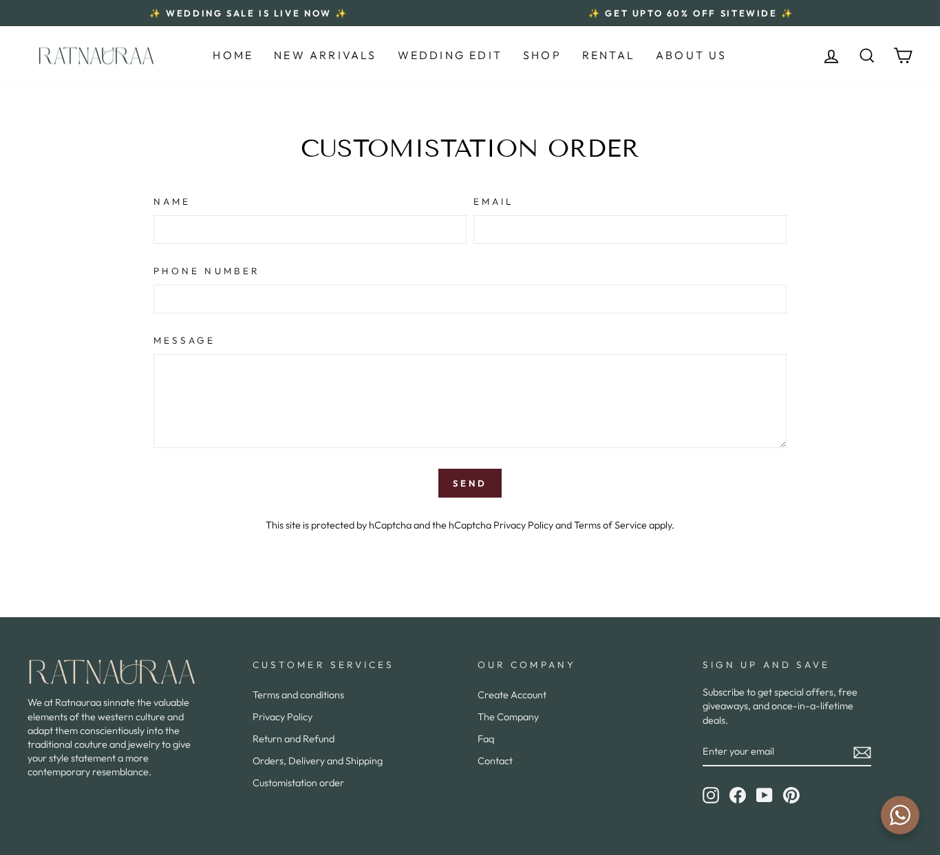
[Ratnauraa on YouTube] (764, 795)
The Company (508, 717)
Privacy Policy (523, 525)
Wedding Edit (450, 55)
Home (233, 55)
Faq (486, 739)
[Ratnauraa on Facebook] (737, 795)
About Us (691, 55)
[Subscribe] (862, 752)
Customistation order (298, 783)
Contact (495, 761)
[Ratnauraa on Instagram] (711, 795)
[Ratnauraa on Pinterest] (791, 795)
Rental (608, 55)
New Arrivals (325, 55)
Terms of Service (610, 525)
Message (184, 340)
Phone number (206, 271)
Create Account (512, 695)
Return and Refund (293, 739)
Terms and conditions (298, 695)
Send (470, 483)
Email (493, 201)
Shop (542, 55)
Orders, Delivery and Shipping (318, 761)
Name (172, 201)
